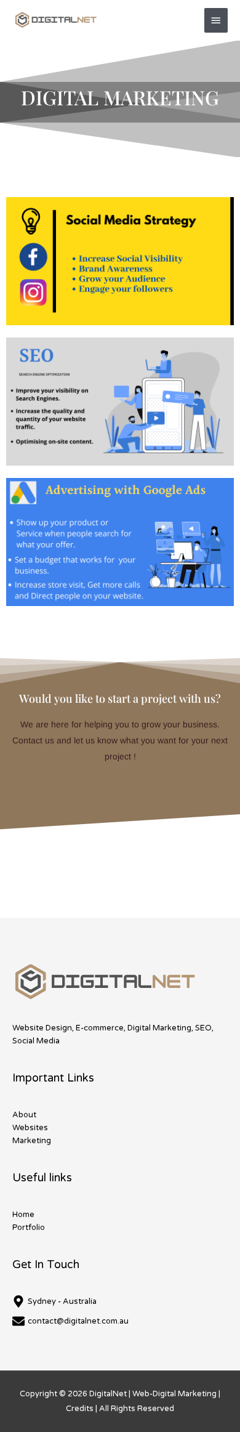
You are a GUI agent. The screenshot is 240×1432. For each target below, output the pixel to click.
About (24, 1115)
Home (23, 1215)
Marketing (31, 1141)
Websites (30, 1128)
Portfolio (28, 1227)
